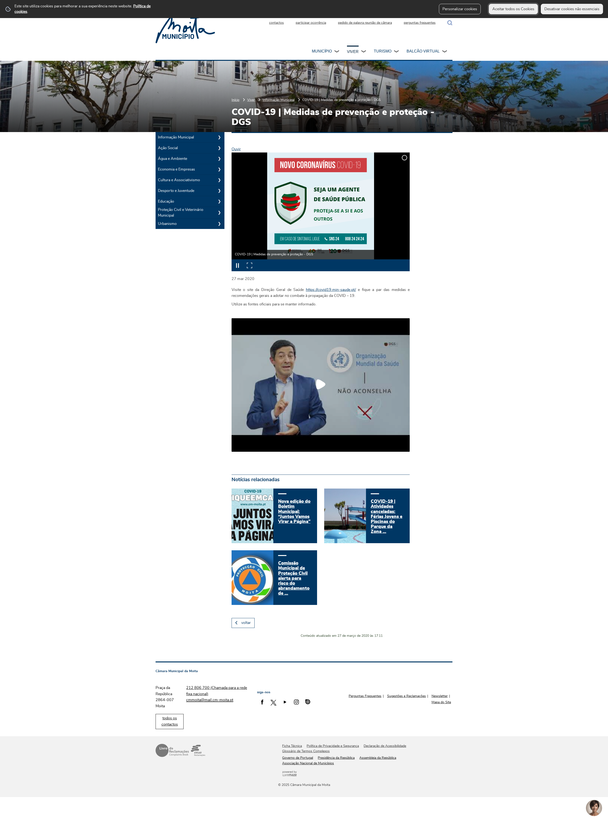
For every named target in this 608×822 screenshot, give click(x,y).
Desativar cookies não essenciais (571, 9)
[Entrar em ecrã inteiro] (249, 265)
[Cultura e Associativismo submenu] (219, 180)
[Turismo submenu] (396, 52)
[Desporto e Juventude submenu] (219, 190)
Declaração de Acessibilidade (385, 746)
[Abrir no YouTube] (321, 384)
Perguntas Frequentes (365, 696)
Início (235, 100)
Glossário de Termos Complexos (306, 751)
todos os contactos (170, 721)
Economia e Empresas (176, 169)
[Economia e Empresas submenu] (219, 169)
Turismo (382, 51)
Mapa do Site (441, 702)
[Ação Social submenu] (219, 148)
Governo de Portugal (297, 758)
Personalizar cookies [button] (459, 9)
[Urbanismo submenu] (219, 224)
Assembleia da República (377, 758)
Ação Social (168, 148)
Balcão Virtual (423, 51)
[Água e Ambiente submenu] (219, 158)
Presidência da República (336, 758)
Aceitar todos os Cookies (513, 9)
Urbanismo (167, 224)
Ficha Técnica (292, 746)
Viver (353, 52)
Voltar (246, 623)
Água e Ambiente (172, 159)
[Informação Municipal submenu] (219, 137)
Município (322, 51)
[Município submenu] (337, 52)
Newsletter (440, 696)
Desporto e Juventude (176, 191)
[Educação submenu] (219, 201)
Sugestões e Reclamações (406, 696)
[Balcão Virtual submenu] (445, 52)
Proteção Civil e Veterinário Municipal (180, 212)
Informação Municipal (278, 100)
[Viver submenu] (364, 52)
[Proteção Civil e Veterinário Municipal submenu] (219, 212)
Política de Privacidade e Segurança (333, 746)
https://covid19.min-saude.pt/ (331, 290)
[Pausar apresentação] (237, 265)
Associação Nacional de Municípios (308, 763)
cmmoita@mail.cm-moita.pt (209, 700)
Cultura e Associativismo (179, 180)
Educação (166, 201)
